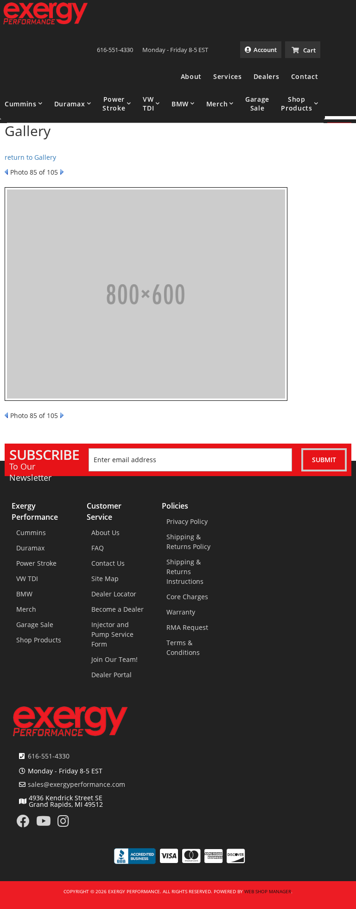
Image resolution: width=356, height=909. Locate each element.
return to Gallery (30, 157)
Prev (6, 172)
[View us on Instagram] (63, 823)
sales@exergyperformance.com (76, 784)
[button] (23, 103)
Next (62, 172)
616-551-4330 (49, 756)
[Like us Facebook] (23, 823)
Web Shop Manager (267, 891)
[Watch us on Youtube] (43, 823)
